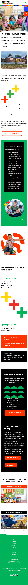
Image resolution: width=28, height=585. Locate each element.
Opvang (14, 543)
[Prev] (4, 504)
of (14, 504)
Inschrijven (11, 465)
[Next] (24, 504)
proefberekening (20, 123)
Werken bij (14, 548)
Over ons (14, 541)
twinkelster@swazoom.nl (11, 288)
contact (19, 438)
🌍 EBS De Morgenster (12, 133)
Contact (14, 550)
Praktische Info (14, 546)
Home (14, 539)
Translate (14, 554)
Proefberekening (12, 458)
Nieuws (14, 552)
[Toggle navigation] (25, 2)
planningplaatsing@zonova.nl (13, 449)
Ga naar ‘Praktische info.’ (14, 413)
